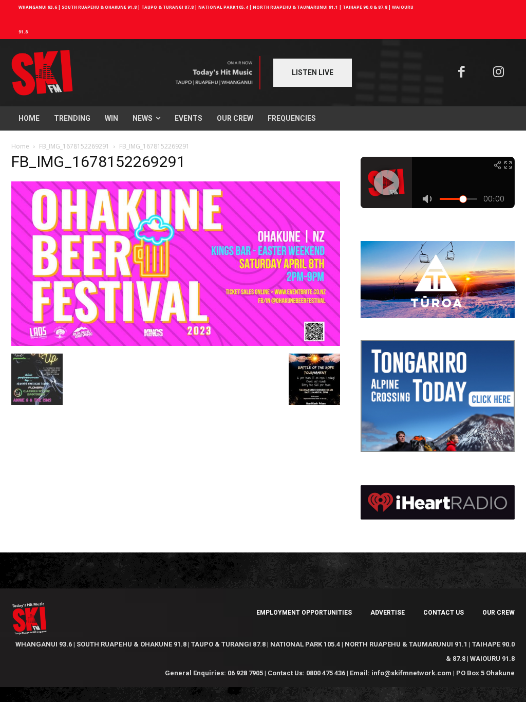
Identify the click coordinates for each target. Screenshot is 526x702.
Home (20, 146)
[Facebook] (461, 73)
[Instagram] (499, 73)
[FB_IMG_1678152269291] (175, 343)
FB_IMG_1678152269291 (74, 146)
